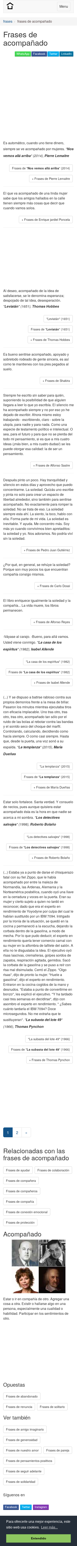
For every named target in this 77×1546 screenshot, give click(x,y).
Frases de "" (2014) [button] (41, 168)
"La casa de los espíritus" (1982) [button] (48, 661)
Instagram (41, 1507)
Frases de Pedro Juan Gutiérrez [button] (48, 550)
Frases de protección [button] (20, 1222)
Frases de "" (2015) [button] (47, 777)
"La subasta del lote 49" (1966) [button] (49, 1039)
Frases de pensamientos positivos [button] (29, 1461)
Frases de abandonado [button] (22, 1396)
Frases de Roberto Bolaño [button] (52, 857)
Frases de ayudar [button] (18, 1170)
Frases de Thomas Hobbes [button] (51, 339)
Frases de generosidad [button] (21, 1440)
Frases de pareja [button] (57, 1450)
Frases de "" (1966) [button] (40, 1049)
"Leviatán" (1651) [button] (58, 319)
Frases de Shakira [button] (57, 380)
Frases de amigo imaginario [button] (25, 1429)
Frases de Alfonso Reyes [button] (53, 622)
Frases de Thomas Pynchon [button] (51, 1060)
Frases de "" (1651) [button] (50, 329)
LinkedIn (66, 54)
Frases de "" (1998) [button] (39, 847)
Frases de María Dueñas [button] (53, 787)
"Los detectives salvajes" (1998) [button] (48, 837)
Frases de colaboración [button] (53, 1170)
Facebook (39, 54)
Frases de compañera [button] (21, 1180)
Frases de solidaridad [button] (20, 1481)
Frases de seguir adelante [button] (23, 1471)
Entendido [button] (38, 1538)
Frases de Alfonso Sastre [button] (53, 465)
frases (7, 21)
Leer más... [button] (49, 1527)
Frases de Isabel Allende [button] (53, 682)
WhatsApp (22, 54)
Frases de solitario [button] (52, 1407)
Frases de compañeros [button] (21, 1191)
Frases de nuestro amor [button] (22, 1450)
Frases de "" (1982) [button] (39, 672)
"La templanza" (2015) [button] (55, 766)
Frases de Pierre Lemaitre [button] (52, 178)
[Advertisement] (38, 99)
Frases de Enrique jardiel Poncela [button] (47, 219)
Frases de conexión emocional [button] (26, 1212)
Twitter (53, 54)
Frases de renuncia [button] (19, 1407)
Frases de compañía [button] (20, 1201)
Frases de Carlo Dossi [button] (55, 586)
